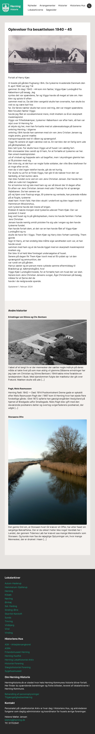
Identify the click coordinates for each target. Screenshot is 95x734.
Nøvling (9, 598)
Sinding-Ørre (11, 610)
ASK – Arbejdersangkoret (18, 644)
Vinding (9, 632)
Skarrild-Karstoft (13, 613)
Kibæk (8, 594)
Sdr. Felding (11, 606)
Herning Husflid (13, 656)
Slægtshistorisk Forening (18, 667)
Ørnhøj (8, 602)
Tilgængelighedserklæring (18, 697)
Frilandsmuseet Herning (17, 652)
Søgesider (51, 9)
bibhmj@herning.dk (15, 720)
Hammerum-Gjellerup (16, 587)
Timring (9, 621)
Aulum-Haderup (13, 583)
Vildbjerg (9, 625)
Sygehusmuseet (13, 671)
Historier (62, 5)
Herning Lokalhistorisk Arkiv (19, 659)
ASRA (8, 648)
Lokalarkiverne (35, 9)
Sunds (8, 617)
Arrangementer (47, 5)
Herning (9, 591)
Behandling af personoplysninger (22, 694)
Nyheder (32, 5)
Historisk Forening (14, 663)
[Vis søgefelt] (89, 5)
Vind (7, 629)
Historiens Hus (77, 5)
